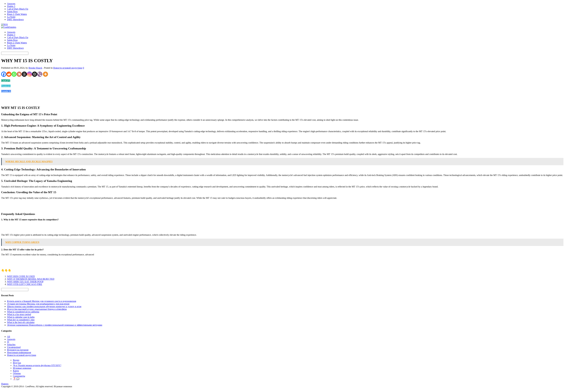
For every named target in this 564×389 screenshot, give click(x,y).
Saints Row (12, 11)
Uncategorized (14, 347)
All (8, 336)
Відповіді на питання (17, 350)
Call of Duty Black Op (17, 9)
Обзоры (17, 373)
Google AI (6, 91)
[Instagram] (29, 74)
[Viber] (39, 74)
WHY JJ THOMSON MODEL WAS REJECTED (30, 279)
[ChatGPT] (34, 74)
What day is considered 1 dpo (21, 319)
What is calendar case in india (21, 317)
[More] (45, 74)
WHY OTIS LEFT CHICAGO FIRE (24, 284)
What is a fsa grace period (19, 314)
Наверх (5, 384)
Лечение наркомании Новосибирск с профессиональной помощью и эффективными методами (54, 325)
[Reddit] (8, 74)
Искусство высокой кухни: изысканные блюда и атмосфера (37, 309)
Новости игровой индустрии (67, 68)
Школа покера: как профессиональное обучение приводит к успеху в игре (44, 306)
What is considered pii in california (23, 311)
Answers (11, 3)
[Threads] (24, 74)
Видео (16, 360)
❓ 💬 (16, 379)
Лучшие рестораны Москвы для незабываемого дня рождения (38, 304)
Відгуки (17, 363)
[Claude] (19, 74)
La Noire (11, 17)
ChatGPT (5, 80)
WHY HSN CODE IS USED (21, 276)
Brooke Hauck (35, 68)
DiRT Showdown (15, 19)
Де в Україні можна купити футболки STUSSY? (37, 365)
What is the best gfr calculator (21, 322)
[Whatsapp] (14, 74)
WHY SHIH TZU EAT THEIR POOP (25, 281)
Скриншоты (19, 376)
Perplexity (6, 86)
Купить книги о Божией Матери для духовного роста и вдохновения (41, 301)
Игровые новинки (22, 368)
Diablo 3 (11, 6)
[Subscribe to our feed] (4, 24)
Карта (16, 370)
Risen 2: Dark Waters (17, 14)
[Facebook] (3, 74)
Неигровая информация (19, 352)
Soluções (11, 344)
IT (8, 342)
